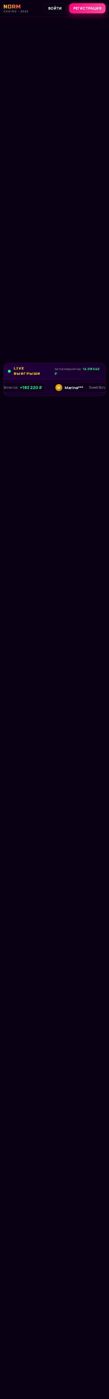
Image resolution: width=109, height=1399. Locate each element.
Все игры (12, 441)
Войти (55, 8)
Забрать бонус (32, 220)
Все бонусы (29, 238)
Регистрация (87, 8)
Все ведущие (16, 818)
